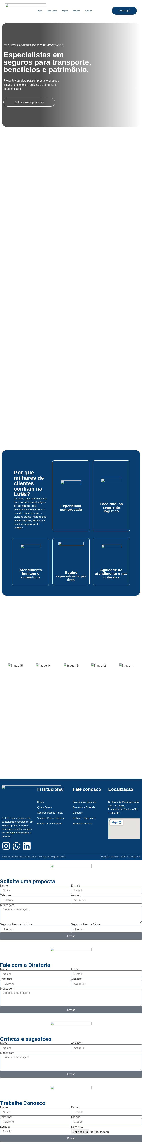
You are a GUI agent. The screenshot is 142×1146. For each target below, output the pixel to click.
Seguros (65, 11)
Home (40, 11)
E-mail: (75, 885)
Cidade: (76, 1117)
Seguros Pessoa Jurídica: (16, 924)
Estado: (5, 1126)
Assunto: (76, 895)
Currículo (77, 1127)
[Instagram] (6, 846)
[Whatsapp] (16, 846)
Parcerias (76, 11)
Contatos (88, 11)
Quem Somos (52, 11)
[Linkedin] (27, 846)
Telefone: (6, 895)
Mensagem (7, 905)
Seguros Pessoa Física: (86, 924)
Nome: (4, 885)
